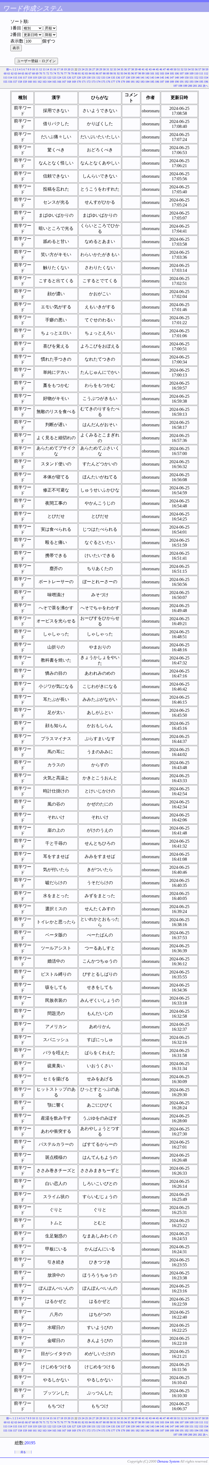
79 (72, 73)
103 (162, 73)
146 (167, 77)
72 (47, 73)
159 (25, 81)
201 (195, 85)
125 (64, 77)
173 (93, 81)
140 (138, 77)
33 (114, 69)
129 (84, 77)
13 (44, 69)
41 (143, 69)
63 (15, 73)
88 (104, 73)
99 (143, 73)
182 (138, 81)
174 (98, 81)
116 (20, 77)
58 (203, 69)
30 (104, 69)
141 (142, 77)
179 (123, 81)
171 (84, 81)
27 (93, 69)
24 (83, 69)
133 (103, 77)
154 (206, 77)
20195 (29, 1442)
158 (20, 81)
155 (5, 81)
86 (97, 73)
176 (108, 81)
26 (90, 69)
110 (196, 73)
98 (139, 73)
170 (79, 81)
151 (191, 77)
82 (83, 73)
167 (64, 81)
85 (93, 73)
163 (44, 81)
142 (147, 77)
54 (189, 69)
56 (196, 69)
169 (74, 81)
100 (147, 73)
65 (22, 73)
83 (86, 73)
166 (59, 81)
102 (157, 73)
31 (107, 69)
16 (54, 69)
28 (97, 69)
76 (61, 73)
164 (49, 81)
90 (111, 73)
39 (136, 69)
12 (40, 69)
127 (74, 77)
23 (79, 69)
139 (133, 77)
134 (108, 77)
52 (182, 69)
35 (122, 69)
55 (192, 69)
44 (153, 69)
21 (72, 69)
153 (201, 77)
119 (35, 77)
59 (206, 69)
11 (37, 69)
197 (175, 85)
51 (178, 69)
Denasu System (168, 1461)
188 (167, 81)
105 (172, 73)
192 (187, 81)
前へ (9, 69)
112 (206, 73)
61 (8, 73)
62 (12, 73)
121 (44, 77)
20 (68, 69)
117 (25, 77)
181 (133, 81)
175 (103, 81)
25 (86, 69)
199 (185, 85)
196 (206, 81)
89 (107, 73)
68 (33, 73)
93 (122, 73)
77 (65, 73)
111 (201, 73)
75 (58, 73)
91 (114, 73)
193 (191, 81)
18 (61, 69)
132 (98, 77)
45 (157, 69)
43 (150, 69)
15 (51, 69)
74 (54, 73)
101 (152, 73)
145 (162, 77)
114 (10, 77)
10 (33, 69)
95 (129, 73)
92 (118, 73)
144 (157, 77)
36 (125, 69)
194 (196, 81)
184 (147, 81)
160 (30, 81)
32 (111, 69)
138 (128, 77)
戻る (23, 1452)
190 (177, 81)
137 (123, 77)
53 (185, 69)
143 (152, 77)
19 (65, 69)
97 (136, 73)
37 (129, 69)
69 (37, 73)
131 (93, 77)
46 (160, 69)
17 (58, 69)
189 (172, 81)
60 (5, 73)
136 (118, 77)
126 (69, 77)
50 (175, 69)
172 (89, 81)
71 (44, 73)
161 (35, 81)
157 (15, 81)
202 (200, 85)
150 (187, 77)
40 (139, 69)
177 (113, 81)
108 (187, 73)
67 (30, 73)
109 (191, 73)
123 (54, 77)
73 (51, 73)
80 (76, 73)
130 (89, 77)
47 (164, 69)
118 (30, 77)
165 (54, 81)
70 (40, 73)
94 (125, 73)
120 (40, 77)
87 (100, 73)
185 (152, 81)
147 (172, 77)
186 (157, 81)
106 (177, 73)
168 (69, 81)
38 (132, 69)
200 (190, 85)
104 (167, 73)
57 (199, 69)
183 (142, 81)
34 (118, 69)
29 (100, 69)
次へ (205, 85)
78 (68, 73)
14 (47, 69)
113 (5, 77)
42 (146, 69)
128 (79, 77)
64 (19, 73)
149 (182, 77)
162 (40, 81)
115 (15, 77)
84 (90, 73)
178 (118, 81)
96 (132, 73)
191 (182, 81)
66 (26, 73)
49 (171, 69)
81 (79, 73)
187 (162, 81)
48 (168, 69)
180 (128, 81)
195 (201, 81)
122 (49, 77)
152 (196, 77)
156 (10, 81)
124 (59, 77)
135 (113, 77)
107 (182, 73)
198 (180, 85)
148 (177, 77)
